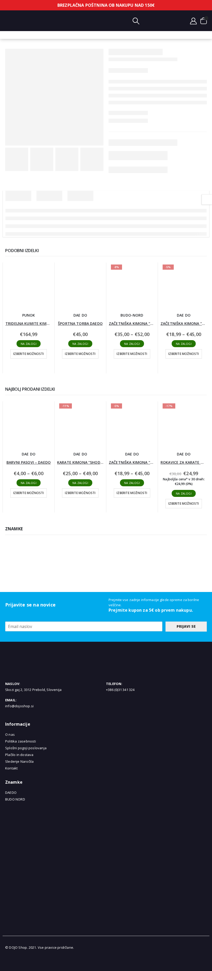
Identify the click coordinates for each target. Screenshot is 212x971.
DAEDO (11, 792)
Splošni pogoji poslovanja (26, 748)
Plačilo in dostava (19, 754)
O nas (10, 734)
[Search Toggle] (136, 20)
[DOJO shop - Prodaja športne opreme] (101, 21)
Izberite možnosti (28, 354)
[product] (28, 285)
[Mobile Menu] (9, 20)
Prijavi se (186, 626)
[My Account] (193, 20)
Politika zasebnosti (20, 741)
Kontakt (11, 768)
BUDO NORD (15, 799)
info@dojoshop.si (19, 706)
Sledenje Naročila (19, 761)
